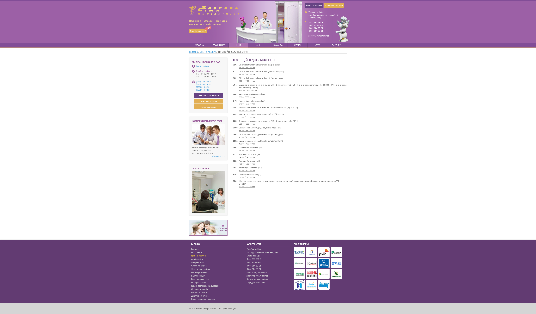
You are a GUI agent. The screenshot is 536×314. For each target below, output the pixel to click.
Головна (199, 45)
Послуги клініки (198, 282)
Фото (317, 45)
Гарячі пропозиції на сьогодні (205, 285)
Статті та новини (199, 265)
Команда (278, 45)
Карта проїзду (202, 66)
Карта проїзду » (315, 17)
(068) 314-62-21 (315, 30)
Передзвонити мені (334, 5)
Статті (297, 45)
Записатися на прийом (208, 95)
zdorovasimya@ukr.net (318, 35)
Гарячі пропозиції (198, 30)
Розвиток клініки (199, 292)
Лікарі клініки (197, 262)
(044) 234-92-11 (259, 272)
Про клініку (219, 45)
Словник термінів (199, 289)
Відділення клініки (200, 279)
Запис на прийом (314, 5)
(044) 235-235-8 (315, 22)
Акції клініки (197, 258)
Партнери (337, 45)
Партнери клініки (199, 272)
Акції (258, 45)
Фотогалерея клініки (200, 268)
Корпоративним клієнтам (203, 299)
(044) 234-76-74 (315, 25)
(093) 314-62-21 (315, 28)
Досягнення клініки (200, 295)
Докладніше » (218, 155)
